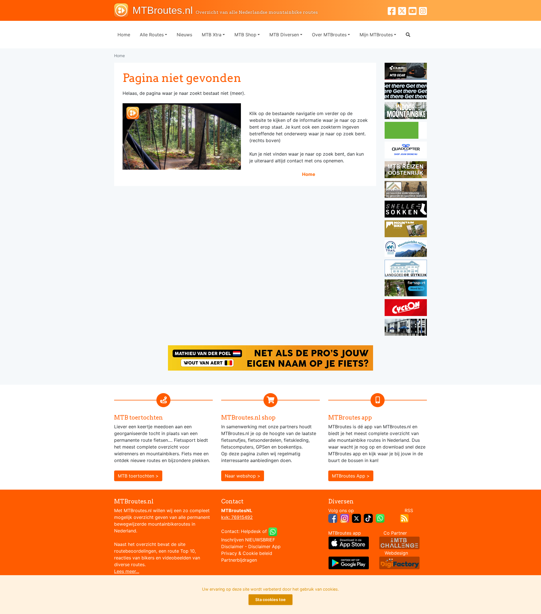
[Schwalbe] (406, 92)
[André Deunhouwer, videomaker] (399, 542)
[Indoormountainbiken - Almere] (406, 111)
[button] (408, 34)
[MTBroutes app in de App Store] (348, 542)
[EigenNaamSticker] (270, 357)
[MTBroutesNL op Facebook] (332, 518)
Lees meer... (126, 571)
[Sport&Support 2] (406, 190)
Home (123, 34)
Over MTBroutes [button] (329, 34)
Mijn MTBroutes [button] (376, 34)
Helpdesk (251, 531)
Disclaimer (232, 546)
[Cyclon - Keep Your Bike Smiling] (406, 308)
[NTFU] (406, 289)
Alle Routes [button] (152, 34)
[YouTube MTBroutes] (414, 10)
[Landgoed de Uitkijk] (406, 269)
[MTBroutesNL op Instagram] (344, 518)
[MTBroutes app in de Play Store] (348, 562)
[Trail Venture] (406, 249)
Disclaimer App (264, 546)
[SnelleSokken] (406, 210)
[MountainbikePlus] (406, 229)
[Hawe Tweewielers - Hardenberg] (406, 328)
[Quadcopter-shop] (406, 151)
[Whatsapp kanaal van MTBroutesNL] (380, 518)
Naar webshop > (242, 476)
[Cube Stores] (406, 72)
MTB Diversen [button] (284, 34)
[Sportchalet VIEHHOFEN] (406, 170)
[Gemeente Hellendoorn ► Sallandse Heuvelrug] (406, 131)
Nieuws (184, 34)
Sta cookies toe (270, 599)
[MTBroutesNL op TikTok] (368, 518)
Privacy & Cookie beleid (246, 553)
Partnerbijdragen (239, 560)
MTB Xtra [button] (211, 34)
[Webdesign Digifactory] (399, 562)
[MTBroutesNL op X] (356, 518)
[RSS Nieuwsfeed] (404, 518)
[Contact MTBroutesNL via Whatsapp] (272, 531)
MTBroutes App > (351, 476)
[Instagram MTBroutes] (423, 10)
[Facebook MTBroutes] (393, 10)
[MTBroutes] (123, 10)
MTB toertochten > (138, 476)
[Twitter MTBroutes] (403, 10)
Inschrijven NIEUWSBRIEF (248, 540)
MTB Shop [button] (245, 34)
